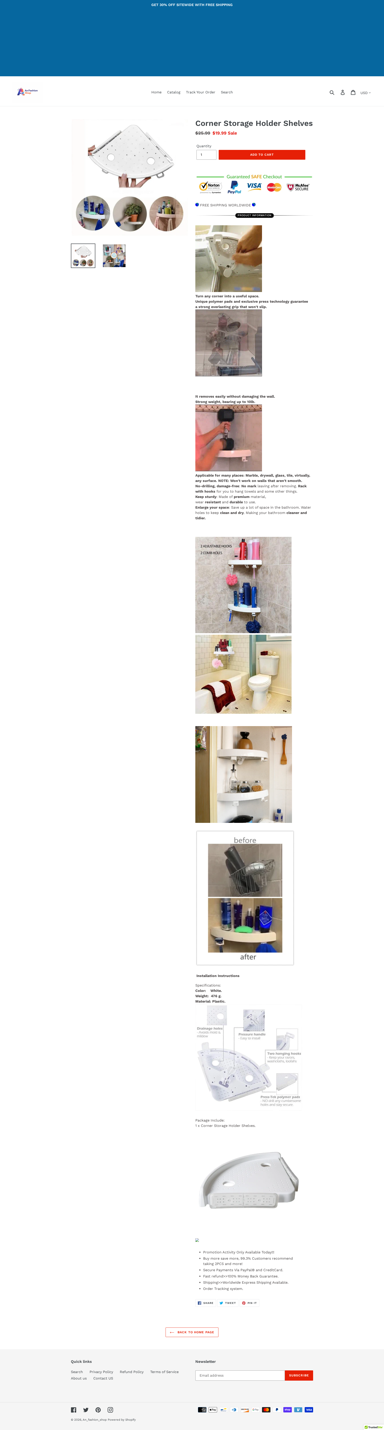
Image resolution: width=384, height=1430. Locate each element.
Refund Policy (132, 1372)
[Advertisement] (192, 45)
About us (79, 1378)
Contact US (103, 1378)
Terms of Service (164, 1372)
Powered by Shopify (122, 1419)
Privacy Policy (101, 1372)
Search (77, 1372)
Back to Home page (195, 1332)
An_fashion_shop (95, 1419)
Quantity (203, 146)
